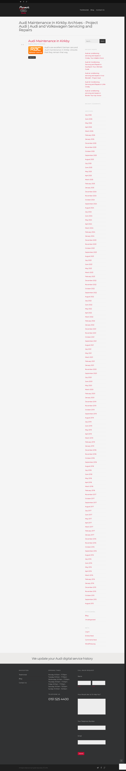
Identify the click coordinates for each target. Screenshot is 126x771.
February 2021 (90, 361)
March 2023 (89, 272)
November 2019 (90, 406)
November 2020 (91, 369)
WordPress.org (90, 644)
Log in (87, 632)
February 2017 (90, 531)
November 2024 (90, 196)
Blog (92, 10)
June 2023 (88, 264)
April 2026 (88, 127)
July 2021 (88, 349)
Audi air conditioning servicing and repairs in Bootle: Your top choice (93, 93)
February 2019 (90, 442)
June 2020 (88, 381)
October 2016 (89, 547)
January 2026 (89, 139)
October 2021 (89, 337)
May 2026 (88, 123)
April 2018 (88, 482)
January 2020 (89, 397)
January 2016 (89, 583)
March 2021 (89, 357)
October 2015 (89, 595)
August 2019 (89, 418)
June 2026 (88, 119)
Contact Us (100, 10)
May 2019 (88, 430)
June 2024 (88, 216)
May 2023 (88, 268)
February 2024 (90, 232)
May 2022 (88, 309)
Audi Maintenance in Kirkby (48, 41)
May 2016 (88, 567)
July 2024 (88, 212)
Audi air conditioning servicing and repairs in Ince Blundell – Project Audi (94, 75)
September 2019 (91, 414)
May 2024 (88, 220)
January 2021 (89, 365)
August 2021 (89, 345)
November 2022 (90, 284)
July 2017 (88, 511)
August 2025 (89, 159)
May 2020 (88, 385)
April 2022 (88, 313)
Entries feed (89, 636)
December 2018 (90, 450)
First (79, 686)
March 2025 (89, 179)
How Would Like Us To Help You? (89, 694)
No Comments (41, 44)
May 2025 (88, 171)
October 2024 (90, 200)
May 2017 (88, 519)
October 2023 (90, 248)
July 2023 (88, 260)
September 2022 (91, 293)
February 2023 (90, 276)
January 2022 (89, 325)
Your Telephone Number (86, 721)
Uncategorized (90, 620)
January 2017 (89, 535)
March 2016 (89, 575)
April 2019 (88, 434)
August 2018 (89, 466)
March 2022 (89, 317)
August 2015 (89, 603)
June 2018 (88, 474)
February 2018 (90, 490)
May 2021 (88, 353)
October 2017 (89, 498)
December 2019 (90, 402)
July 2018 (88, 470)
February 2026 (90, 135)
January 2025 (89, 188)
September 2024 (91, 204)
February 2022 (90, 321)
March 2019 (89, 438)
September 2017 (91, 502)
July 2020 (88, 377)
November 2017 (90, 494)
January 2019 (89, 446)
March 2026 (89, 131)
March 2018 (89, 486)
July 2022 (88, 301)
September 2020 (91, 373)
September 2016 (91, 551)
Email (80, 736)
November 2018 (90, 454)
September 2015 (90, 599)
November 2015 (90, 591)
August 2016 (89, 555)
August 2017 (89, 507)
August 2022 (89, 297)
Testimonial (84, 10)
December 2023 (90, 240)
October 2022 (90, 288)
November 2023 (90, 244)
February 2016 (90, 579)
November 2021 (90, 333)
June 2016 (88, 563)
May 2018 (88, 478)
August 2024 (89, 208)
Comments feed (91, 640)
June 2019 (88, 426)
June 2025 (88, 167)
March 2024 (89, 228)
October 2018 (90, 458)
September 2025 (91, 155)
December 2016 (90, 539)
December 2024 (90, 192)
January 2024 (89, 236)
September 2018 (91, 462)
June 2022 (88, 305)
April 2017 (88, 523)
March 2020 (89, 389)
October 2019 (89, 410)
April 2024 (88, 224)
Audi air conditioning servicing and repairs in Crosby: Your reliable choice (94, 55)
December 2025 (90, 143)
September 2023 (91, 252)
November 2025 (90, 147)
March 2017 (89, 527)
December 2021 (90, 329)
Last (93, 686)
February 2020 (90, 393)
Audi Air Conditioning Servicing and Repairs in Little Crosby (95, 84)
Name (80, 676)
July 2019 (88, 422)
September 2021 (91, 341)
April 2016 (88, 571)
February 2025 (90, 184)
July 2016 (88, 559)
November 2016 (90, 543)
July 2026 (88, 115)
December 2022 (90, 280)
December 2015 (90, 587)
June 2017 (88, 515)
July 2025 (88, 163)
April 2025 (88, 175)
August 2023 (89, 256)
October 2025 (89, 151)
